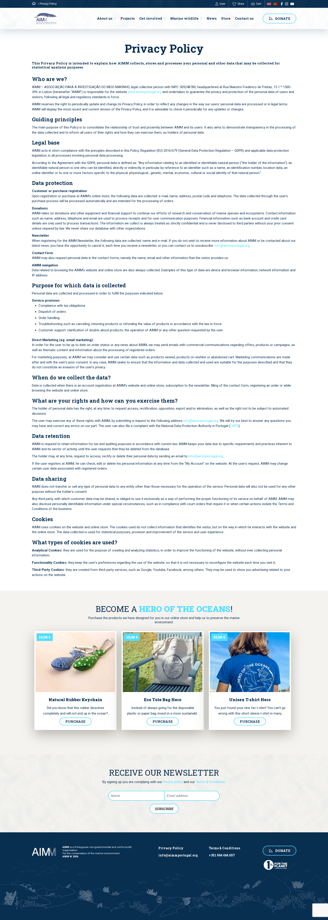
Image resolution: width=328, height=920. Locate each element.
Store (241, 3)
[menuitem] (268, 4)
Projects (127, 18)
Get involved (150, 18)
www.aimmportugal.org (145, 92)
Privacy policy (173, 782)
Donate (282, 18)
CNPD (234, 426)
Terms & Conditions (210, 782)
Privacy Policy (170, 848)
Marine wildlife (184, 18)
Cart (258, 3)
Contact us (244, 18)
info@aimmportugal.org (232, 246)
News (212, 18)
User (222, 3)
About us (104, 18)
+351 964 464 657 (222, 855)
